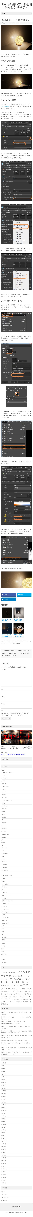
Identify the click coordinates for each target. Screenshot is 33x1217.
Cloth (3, 850)
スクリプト (4, 789)
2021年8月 (3, 1113)
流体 (3, 819)
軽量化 (3, 939)
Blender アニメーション (8, 772)
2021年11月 (4, 1107)
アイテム (3, 943)
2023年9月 (3, 1085)
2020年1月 (3, 1166)
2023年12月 (4, 1076)
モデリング (4, 808)
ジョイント (24, 991)
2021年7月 (3, 1116)
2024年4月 (3, 1065)
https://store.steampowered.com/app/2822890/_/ (13, 754)
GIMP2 (22, 641)
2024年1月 (3, 1074)
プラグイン (4, 828)
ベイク (15, 999)
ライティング (13, 641)
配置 (5, 1004)
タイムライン (5, 903)
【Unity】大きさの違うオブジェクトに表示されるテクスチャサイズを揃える (9, 653)
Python (2, 840)
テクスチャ (4, 797)
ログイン (3, 1191)
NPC (16, 976)
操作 (3, 934)
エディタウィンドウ (9, 985)
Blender (3, 770)
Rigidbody (21, 976)
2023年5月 (3, 1096)
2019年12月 (4, 1169)
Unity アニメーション (7, 875)
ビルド (3, 914)
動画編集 (4, 817)
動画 (3, 926)
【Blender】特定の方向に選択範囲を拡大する (12, 1040)
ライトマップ (13, 1001)
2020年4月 (3, 1157)
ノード (3, 803)
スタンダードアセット (7, 900)
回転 (3, 928)
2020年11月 (4, 1138)
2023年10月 (4, 1082)
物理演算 (4, 822)
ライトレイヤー (5, 106)
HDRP (11, 976)
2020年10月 (4, 1141)
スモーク (4, 792)
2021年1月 (3, 1132)
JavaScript (3, 831)
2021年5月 (3, 1121)
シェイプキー (5, 786)
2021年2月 (3, 1130)
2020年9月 (3, 1144)
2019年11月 (4, 1171)
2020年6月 (3, 1152)
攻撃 (22, 1001)
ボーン (19, 999)
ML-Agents (4, 861)
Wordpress (24, 1212)
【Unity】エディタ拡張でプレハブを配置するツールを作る (15, 1026)
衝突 (2, 1004)
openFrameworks (5, 834)
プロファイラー (6, 917)
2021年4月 (3, 1124)
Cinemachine (5, 847)
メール (3, 696)
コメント (3, 669)
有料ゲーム (3, 948)
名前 (2, 689)
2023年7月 (3, 1090)
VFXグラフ (4, 878)
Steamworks (5, 870)
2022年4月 (3, 1104)
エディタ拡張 (5, 884)
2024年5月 (3, 1063)
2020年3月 (3, 1160)
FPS (3, 856)
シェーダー (4, 892)
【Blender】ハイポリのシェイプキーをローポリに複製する (15, 1043)
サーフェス (4, 783)
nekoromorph (9, 23)
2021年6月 (3, 1118)
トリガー (10, 996)
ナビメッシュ (5, 909)
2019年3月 (3, 1183)
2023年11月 (4, 1079)
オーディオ (4, 886)
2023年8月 (3, 1088)
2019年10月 (4, 1174)
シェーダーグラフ (6, 895)
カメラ (3, 889)
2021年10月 (4, 1110)
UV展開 (3, 775)
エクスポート (5, 778)
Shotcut (3, 842)
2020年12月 (4, 1135)
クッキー (26, 641)
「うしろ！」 (5, 979)
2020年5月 (3, 1155)
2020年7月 (3, 1149)
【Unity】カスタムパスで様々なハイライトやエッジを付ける (16, 1012)
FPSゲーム (13, 972)
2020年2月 (3, 1163)
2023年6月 (3, 1093)
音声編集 (4, 962)
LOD (14, 976)
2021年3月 (3, 1127)
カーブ (3, 780)
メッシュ (8, 1001)
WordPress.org (4, 1200)
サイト (3, 703)
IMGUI (3, 859)
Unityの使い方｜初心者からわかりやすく (17, 5)
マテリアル (4, 920)
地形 (3, 931)
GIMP (2, 826)
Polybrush (4, 864)
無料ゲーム (3, 954)
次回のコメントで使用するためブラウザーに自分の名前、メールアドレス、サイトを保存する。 (15, 714)
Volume (3, 881)
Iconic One (8, 1212)
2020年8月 (3, 1146)
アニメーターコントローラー (16, 982)
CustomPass (5, 853)
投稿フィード (4, 1194)
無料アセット (28, 1001)
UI (2, 873)
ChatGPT (8, 972)
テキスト (4, 794)
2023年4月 (3, 1099)
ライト (3, 811)
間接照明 (19, 643)
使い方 (3, 814)
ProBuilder (4, 867)
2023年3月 (3, 1102)
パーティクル (5, 805)
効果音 (3, 959)
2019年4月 (3, 1180)
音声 (2, 957)
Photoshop (3, 837)
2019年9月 (3, 1177)
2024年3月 (3, 1068)
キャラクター (23, 988)
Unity (8, 641)
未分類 (2, 951)
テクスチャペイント (7, 800)
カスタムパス (10, 989)
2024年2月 (3, 1071)
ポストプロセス (24, 999)
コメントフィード (5, 1197)
